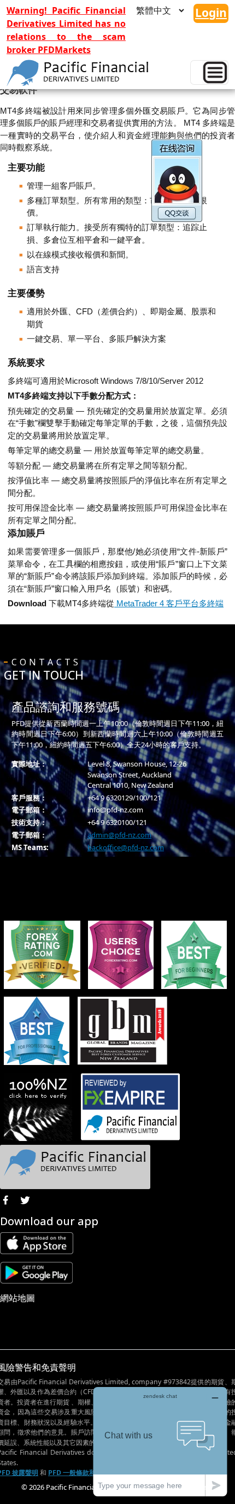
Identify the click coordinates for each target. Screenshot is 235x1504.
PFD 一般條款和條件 (78, 1472)
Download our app (49, 1221)
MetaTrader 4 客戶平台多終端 (169, 603)
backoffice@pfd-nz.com (125, 847)
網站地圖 (17, 1298)
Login (211, 12)
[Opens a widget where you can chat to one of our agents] (160, 1441)
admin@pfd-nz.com (119, 835)
